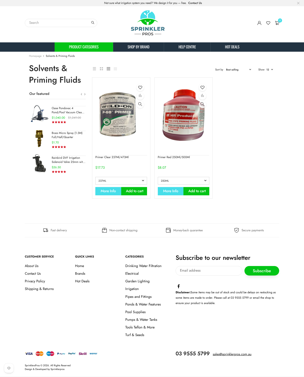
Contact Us (195, 3)
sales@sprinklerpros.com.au (232, 354)
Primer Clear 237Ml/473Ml (112, 157)
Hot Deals (232, 47)
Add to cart (134, 191)
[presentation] (81, 94)
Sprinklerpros (58, 369)
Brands (80, 273)
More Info (108, 191)
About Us (31, 266)
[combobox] (61, 23)
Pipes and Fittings (138, 296)
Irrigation (132, 289)
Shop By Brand (138, 47)
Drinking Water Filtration (143, 266)
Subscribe (262, 271)
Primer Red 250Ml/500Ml (174, 157)
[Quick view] (140, 104)
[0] (277, 23)
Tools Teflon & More (140, 327)
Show (261, 70)
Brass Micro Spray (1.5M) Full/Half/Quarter (67, 135)
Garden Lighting (137, 281)
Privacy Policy (35, 281)
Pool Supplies (135, 312)
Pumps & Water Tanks (141, 319)
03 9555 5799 (193, 353)
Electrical (132, 273)
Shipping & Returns (39, 289)
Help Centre (187, 47)
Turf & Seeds (134, 335)
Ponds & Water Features (143, 304)
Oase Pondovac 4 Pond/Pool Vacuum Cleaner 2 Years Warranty (69, 112)
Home (79, 266)
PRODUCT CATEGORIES (84, 47)
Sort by (219, 70)
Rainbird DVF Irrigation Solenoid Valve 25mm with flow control (68, 162)
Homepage (35, 56)
